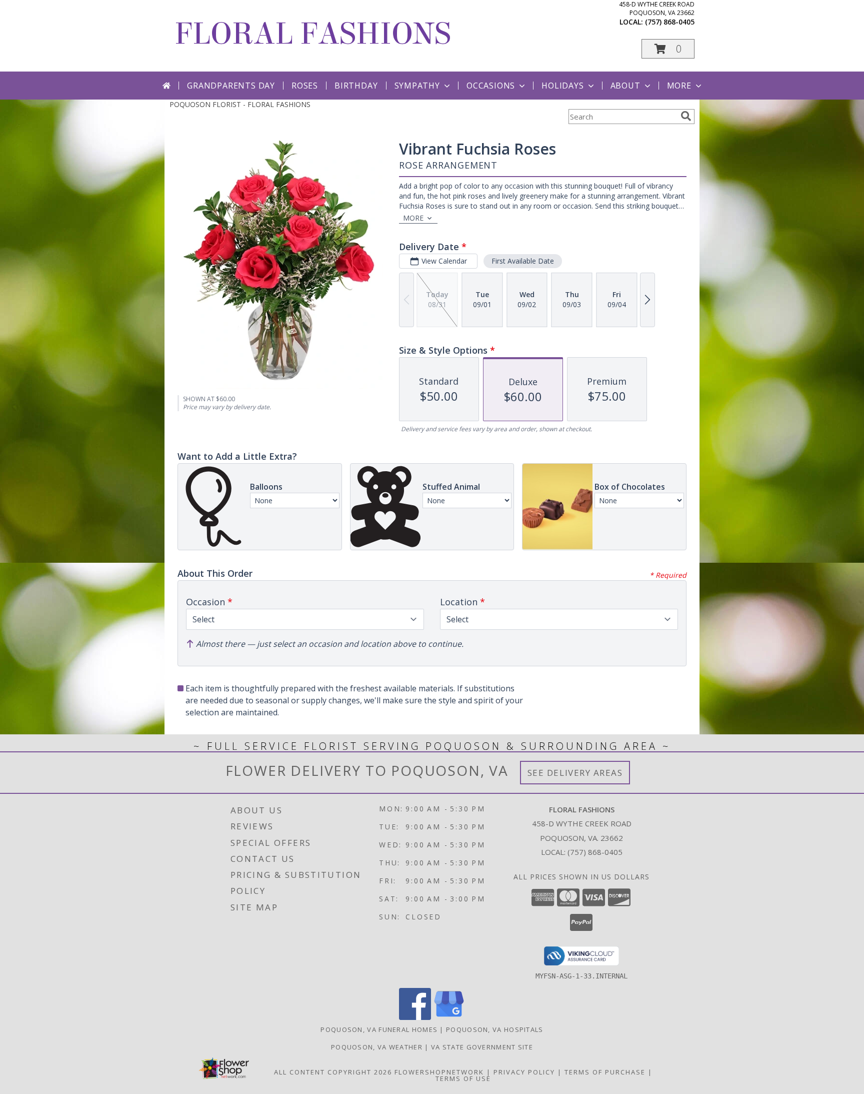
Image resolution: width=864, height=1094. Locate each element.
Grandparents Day (231, 85)
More (679, 85)
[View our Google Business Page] (449, 1017)
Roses (305, 85)
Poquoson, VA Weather (376, 1046)
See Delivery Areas (575, 772)
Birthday (356, 85)
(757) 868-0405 (669, 22)
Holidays (563, 85)
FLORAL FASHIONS (312, 34)
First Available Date (523, 261)
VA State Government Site (482, 1046)
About (625, 85)
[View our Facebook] (415, 1017)
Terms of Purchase (605, 1071)
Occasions (490, 85)
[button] (668, 49)
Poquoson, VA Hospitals (495, 1029)
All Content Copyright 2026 (333, 1071)
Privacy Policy (524, 1071)
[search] (686, 116)
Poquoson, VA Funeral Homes (379, 1029)
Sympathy (417, 85)
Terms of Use (463, 1078)
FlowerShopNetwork (439, 1071)
